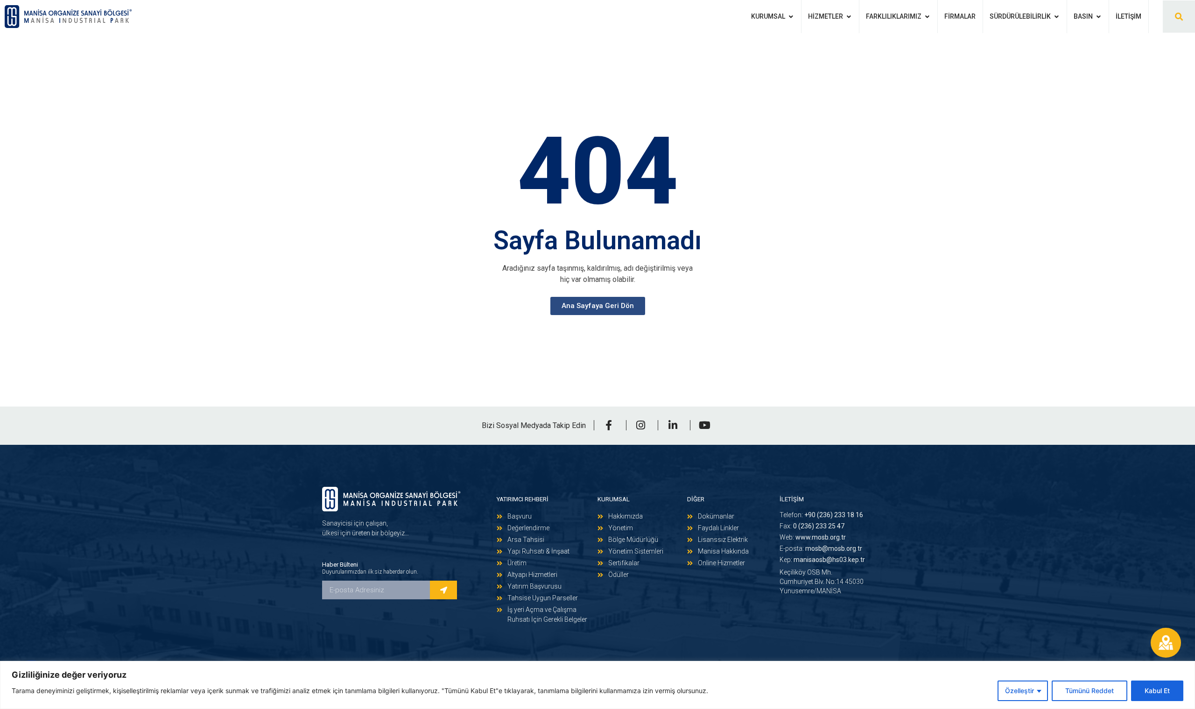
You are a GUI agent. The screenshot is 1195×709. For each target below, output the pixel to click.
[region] (597, 685)
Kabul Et (1157, 691)
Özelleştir (1019, 691)
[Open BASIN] (1098, 16)
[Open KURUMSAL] (790, 16)
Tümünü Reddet (1089, 691)
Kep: (822, 559)
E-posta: (821, 548)
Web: (813, 537)
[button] (1179, 16)
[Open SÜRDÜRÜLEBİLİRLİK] (1056, 16)
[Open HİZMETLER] (848, 16)
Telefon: (821, 515)
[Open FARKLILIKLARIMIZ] (927, 16)
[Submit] (443, 590)
